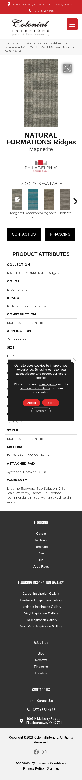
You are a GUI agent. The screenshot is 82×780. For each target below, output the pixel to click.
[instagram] (44, 752)
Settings (41, 410)
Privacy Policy (33, 768)
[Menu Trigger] (72, 24)
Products (46, 43)
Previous (6, 199)
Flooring (20, 43)
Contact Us (24, 234)
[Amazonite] (33, 199)
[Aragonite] (49, 199)
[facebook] (36, 752)
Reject (51, 402)
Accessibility (25, 763)
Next (75, 199)
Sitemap (53, 768)
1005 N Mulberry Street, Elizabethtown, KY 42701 (44, 4)
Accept (31, 402)
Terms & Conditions (52, 763)
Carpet (32, 43)
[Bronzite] (65, 199)
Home (9, 43)
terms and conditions (35, 388)
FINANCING (60, 234)
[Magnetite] (17, 199)
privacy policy (47, 384)
